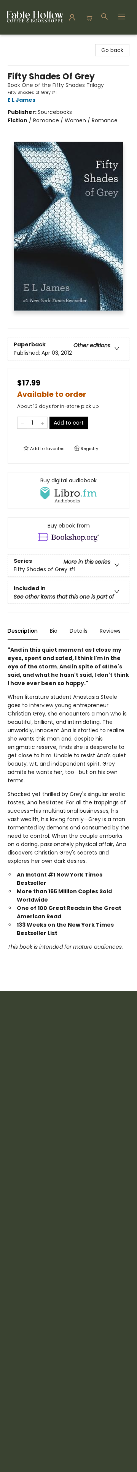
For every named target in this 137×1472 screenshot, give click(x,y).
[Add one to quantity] (42, 423)
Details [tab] (79, 631)
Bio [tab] (53, 631)
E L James (21, 100)
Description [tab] (23, 631)
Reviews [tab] (110, 631)
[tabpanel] (68, 810)
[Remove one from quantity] (22, 423)
